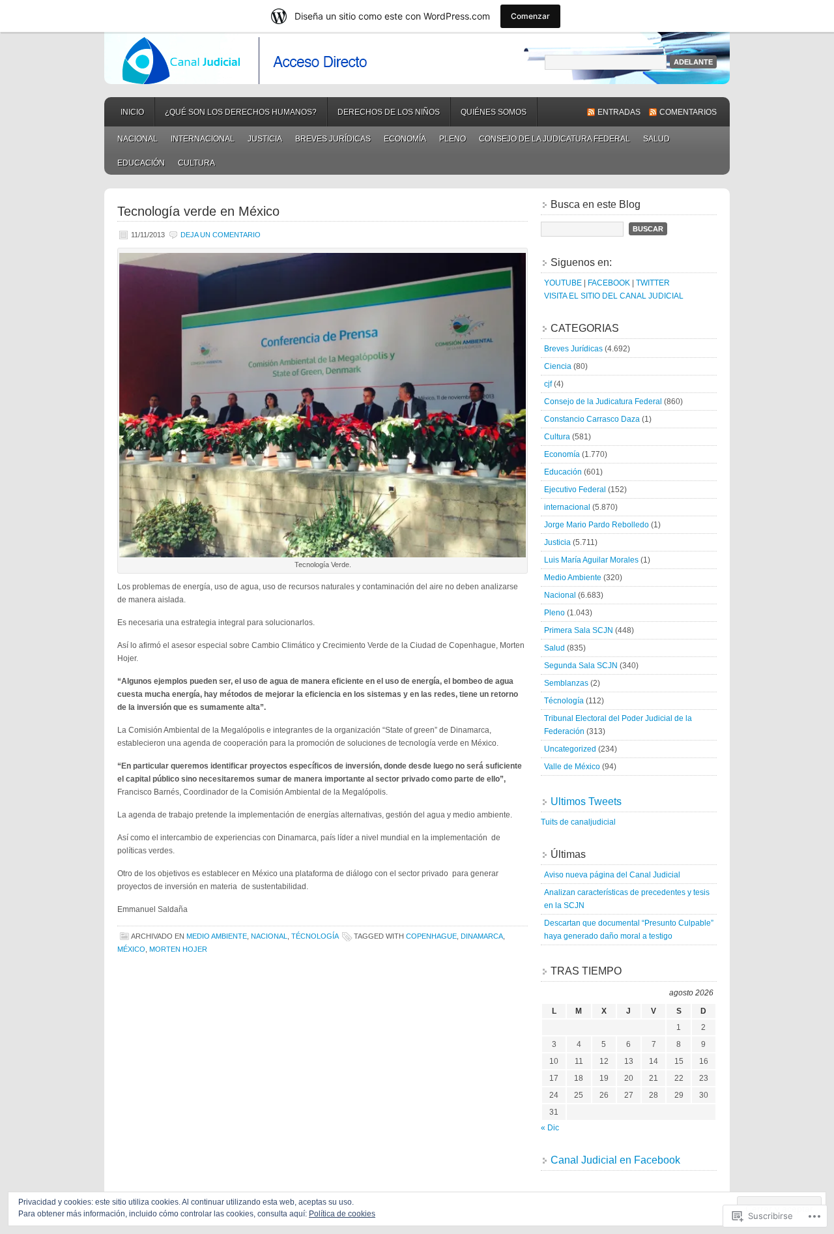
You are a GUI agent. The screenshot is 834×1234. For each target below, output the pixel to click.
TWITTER (653, 282)
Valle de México (572, 766)
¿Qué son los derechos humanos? (241, 112)
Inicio (132, 112)
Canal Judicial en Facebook (615, 1160)
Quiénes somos (493, 112)
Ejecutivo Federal (575, 489)
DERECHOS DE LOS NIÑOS (389, 112)
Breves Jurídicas (333, 138)
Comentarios (688, 112)
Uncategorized (570, 749)
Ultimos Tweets (586, 801)
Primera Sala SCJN (578, 630)
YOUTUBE (563, 282)
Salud (656, 138)
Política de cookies (342, 1213)
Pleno (452, 138)
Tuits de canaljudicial (578, 822)
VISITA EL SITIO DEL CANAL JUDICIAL (613, 296)
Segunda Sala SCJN (581, 665)
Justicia (265, 138)
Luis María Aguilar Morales (591, 560)
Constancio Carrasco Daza (592, 419)
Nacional (137, 138)
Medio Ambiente (216, 936)
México (131, 949)
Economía (405, 138)
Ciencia (557, 366)
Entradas (618, 112)
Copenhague (431, 936)
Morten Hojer (178, 949)
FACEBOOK (609, 282)
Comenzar (530, 16)
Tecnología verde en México (198, 211)
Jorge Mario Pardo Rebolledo (596, 524)
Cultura (196, 163)
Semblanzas (566, 683)
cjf (548, 384)
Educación (141, 163)
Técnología (314, 936)
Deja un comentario (220, 235)
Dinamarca (482, 936)
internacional (203, 138)
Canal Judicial (417, 58)
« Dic (550, 1127)
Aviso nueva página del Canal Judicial (612, 874)
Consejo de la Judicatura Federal (554, 138)
